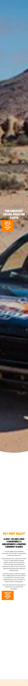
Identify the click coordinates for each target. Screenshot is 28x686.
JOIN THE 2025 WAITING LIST (7, 595)
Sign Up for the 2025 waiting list (8, 225)
